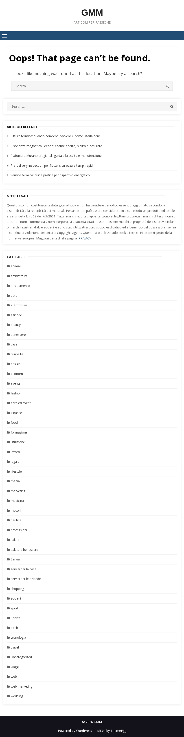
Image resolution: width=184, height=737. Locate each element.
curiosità (17, 354)
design (15, 364)
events (15, 383)
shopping (17, 589)
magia (15, 481)
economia (18, 374)
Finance (16, 413)
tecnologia (18, 637)
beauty (16, 325)
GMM (92, 13)
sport (14, 608)
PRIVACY (85, 238)
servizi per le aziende (26, 579)
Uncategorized (21, 657)
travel (15, 647)
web (14, 676)
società (16, 598)
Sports (15, 618)
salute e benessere (24, 549)
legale (15, 461)
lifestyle (16, 471)
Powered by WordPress (75, 730)
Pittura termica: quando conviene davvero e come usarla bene (56, 136)
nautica (16, 520)
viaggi (15, 667)
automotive (19, 305)
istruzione (18, 442)
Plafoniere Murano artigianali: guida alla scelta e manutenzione (56, 155)
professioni (19, 530)
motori (16, 510)
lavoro (15, 452)
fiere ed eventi (21, 403)
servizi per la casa (23, 569)
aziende (16, 315)
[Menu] (4, 35)
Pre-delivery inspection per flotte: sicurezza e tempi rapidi (52, 165)
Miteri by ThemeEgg (111, 730)
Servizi (15, 559)
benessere (18, 334)
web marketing (21, 686)
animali (16, 266)
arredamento (20, 285)
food (14, 422)
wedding (17, 696)
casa (14, 344)
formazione (19, 432)
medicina (17, 500)
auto (14, 295)
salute (15, 540)
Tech (14, 628)
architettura (19, 276)
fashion (16, 393)
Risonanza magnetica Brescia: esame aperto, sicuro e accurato (56, 146)
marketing (18, 491)
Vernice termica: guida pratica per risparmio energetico (50, 175)
